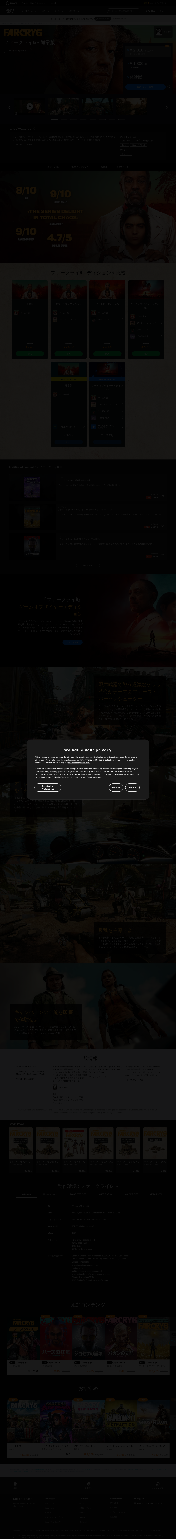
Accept (132, 787)
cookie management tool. (79, 763)
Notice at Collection (105, 760)
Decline (116, 787)
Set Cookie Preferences (48, 787)
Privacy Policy (86, 760)
